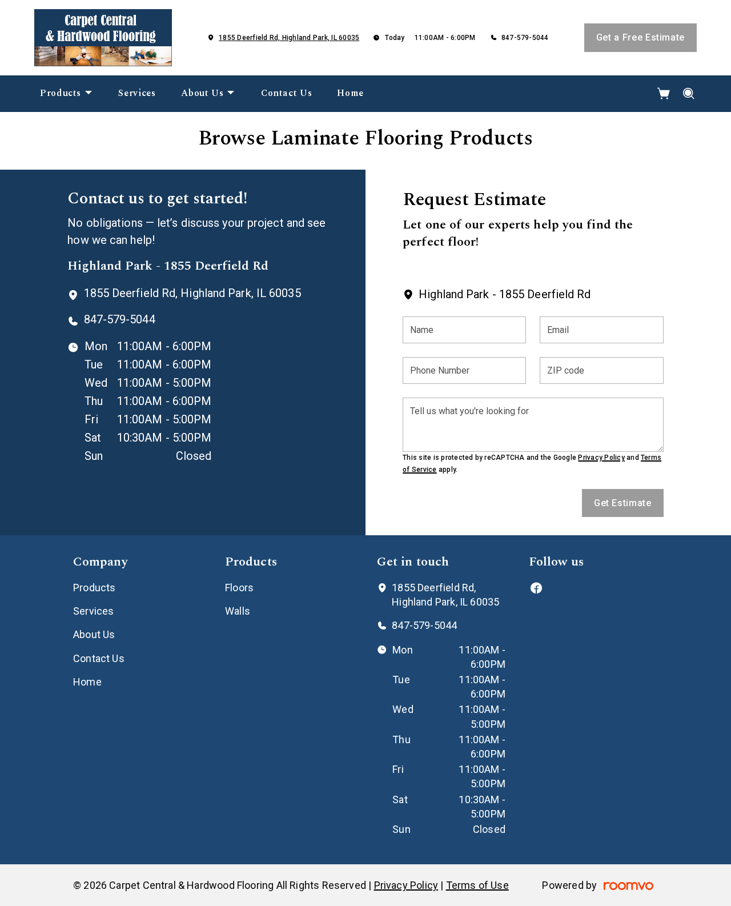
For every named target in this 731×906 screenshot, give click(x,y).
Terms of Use (477, 885)
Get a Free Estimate (640, 37)
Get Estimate (623, 503)
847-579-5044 (525, 38)
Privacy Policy (601, 458)
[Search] (689, 93)
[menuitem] (66, 93)
